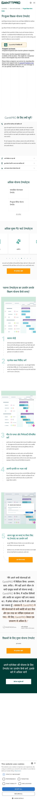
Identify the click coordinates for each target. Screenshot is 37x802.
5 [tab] (18, 258)
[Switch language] (31, 3)
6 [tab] (21, 258)
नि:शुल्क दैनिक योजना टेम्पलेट (17, 203)
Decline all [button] (18, 794)
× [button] (35, 763)
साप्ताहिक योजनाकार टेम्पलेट (16, 191)
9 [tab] (30, 258)
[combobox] (32, 763)
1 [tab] (6, 258)
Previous (17, 260)
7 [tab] (24, 258)
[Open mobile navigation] (34, 3)
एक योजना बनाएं (21, 559)
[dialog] (18, 781)
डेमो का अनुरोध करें (18, 681)
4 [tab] (15, 258)
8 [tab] (27, 258)
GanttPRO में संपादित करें (15, 44)
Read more (18, 771)
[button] (18, 798)
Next (20, 260)
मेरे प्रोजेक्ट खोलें (18, 271)
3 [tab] (12, 258)
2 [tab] (9, 258)
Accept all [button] (18, 789)
